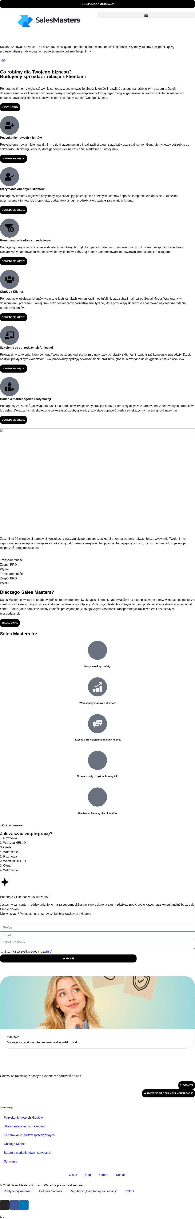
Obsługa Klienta (15, 1144)
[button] (146, 15)
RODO (129, 1191)
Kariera (103, 1174)
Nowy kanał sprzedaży (97, 666)
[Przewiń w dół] (3, 62)
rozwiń (45, 951)
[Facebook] (14, 1205)
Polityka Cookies (50, 1191)
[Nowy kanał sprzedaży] (97, 650)
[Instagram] (5, 1205)
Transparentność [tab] (11, 560)
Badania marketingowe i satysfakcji (27, 1152)
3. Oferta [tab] (5, 847)
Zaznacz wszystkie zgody (27, 951)
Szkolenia (10, 1161)
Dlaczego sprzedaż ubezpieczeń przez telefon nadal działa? (42, 1042)
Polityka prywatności (18, 1191)
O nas (73, 1174)
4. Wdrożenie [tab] (9, 852)
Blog (88, 1174)
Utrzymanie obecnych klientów (24, 1126)
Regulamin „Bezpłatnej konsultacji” (93, 1191)
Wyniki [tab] (4, 569)
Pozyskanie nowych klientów (23, 1117)
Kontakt (121, 1174)
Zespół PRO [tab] (8, 564)
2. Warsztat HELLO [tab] (13, 842)
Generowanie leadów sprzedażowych (29, 1135)
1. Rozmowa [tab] (8, 838)
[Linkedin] (24, 1205)
